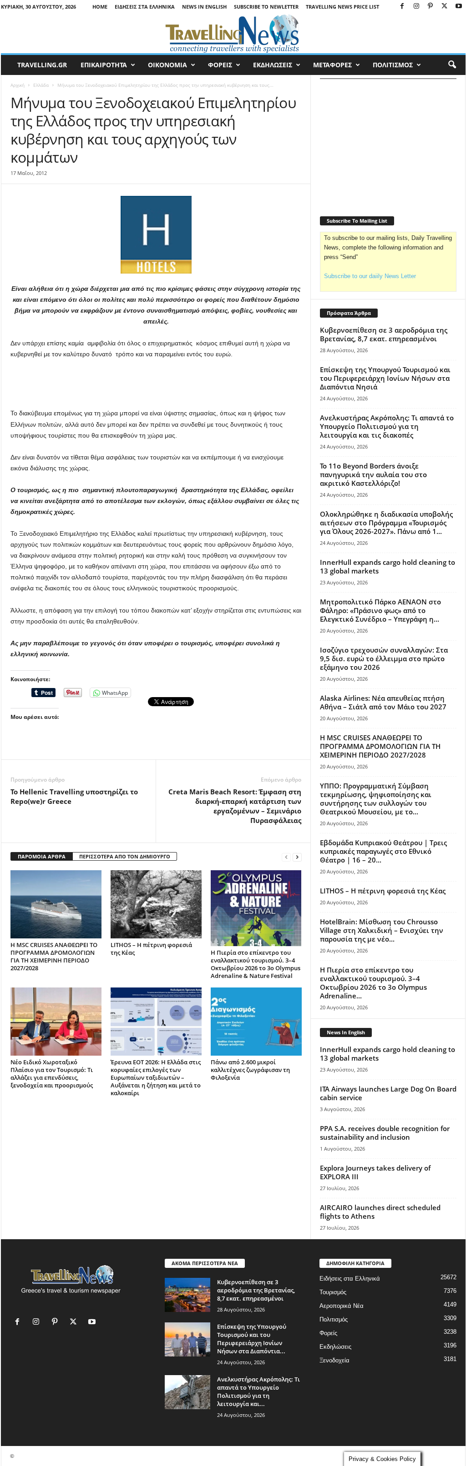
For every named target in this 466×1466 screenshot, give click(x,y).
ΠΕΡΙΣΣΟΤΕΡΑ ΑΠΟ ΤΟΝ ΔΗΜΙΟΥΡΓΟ (124, 856)
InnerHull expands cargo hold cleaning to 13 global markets (387, 566)
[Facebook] (402, 6)
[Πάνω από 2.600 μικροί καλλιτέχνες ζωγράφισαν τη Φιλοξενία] (256, 1021)
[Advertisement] (156, 384)
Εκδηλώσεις (335, 1346)
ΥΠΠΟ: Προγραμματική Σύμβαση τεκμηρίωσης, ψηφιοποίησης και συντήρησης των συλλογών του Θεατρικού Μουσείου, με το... (375, 798)
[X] (444, 6)
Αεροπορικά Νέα (341, 1305)
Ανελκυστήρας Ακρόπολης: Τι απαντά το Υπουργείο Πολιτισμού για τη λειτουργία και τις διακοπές (387, 426)
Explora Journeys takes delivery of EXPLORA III (375, 1172)
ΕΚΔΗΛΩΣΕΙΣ (272, 64)
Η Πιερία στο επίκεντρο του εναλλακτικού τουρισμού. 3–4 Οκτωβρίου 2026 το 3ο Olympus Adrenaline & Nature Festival (255, 964)
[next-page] (297, 857)
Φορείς (328, 1333)
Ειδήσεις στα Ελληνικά (145, 6)
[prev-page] (286, 857)
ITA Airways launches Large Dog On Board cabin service (388, 1093)
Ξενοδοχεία (334, 1360)
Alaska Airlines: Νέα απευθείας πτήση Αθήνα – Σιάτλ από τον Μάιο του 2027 (383, 702)
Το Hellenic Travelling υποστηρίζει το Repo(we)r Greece (74, 796)
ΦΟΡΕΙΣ (220, 64)
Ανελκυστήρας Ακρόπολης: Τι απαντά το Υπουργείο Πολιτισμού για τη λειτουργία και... (258, 1391)
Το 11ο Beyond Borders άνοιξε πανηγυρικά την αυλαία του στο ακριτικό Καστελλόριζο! (373, 474)
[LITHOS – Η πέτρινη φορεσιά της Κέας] (156, 904)
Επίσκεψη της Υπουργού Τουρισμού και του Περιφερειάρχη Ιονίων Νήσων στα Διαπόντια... (251, 1338)
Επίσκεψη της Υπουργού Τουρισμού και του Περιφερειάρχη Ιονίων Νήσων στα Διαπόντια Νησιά (385, 378)
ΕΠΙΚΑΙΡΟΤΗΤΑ (104, 64)
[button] (452, 65)
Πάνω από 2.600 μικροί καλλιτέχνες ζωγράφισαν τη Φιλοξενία (250, 1070)
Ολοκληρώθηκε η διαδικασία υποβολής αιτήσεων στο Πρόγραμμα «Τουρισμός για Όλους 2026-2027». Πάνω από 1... (386, 522)
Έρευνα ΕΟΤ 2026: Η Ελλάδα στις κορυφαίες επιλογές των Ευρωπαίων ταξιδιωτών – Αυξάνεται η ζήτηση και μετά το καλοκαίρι (156, 1077)
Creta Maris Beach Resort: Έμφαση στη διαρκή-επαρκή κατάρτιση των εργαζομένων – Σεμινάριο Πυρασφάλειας (234, 806)
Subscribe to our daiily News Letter (370, 276)
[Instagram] (416, 6)
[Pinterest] (430, 6)
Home (99, 6)
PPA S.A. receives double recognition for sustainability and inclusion (385, 1133)
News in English (204, 6)
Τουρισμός (332, 1292)
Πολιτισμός (333, 1319)
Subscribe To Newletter (266, 6)
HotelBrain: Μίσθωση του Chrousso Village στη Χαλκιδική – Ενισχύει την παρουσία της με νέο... (381, 930)
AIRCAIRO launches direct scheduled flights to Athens (380, 1212)
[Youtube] (458, 6)
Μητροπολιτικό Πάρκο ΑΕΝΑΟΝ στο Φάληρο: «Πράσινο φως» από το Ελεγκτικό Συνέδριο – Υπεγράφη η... (380, 610)
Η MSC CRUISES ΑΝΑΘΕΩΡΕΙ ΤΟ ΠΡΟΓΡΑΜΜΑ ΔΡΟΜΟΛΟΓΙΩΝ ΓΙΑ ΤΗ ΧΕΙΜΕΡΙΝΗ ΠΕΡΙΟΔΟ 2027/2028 (53, 956)
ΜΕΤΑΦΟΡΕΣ (332, 64)
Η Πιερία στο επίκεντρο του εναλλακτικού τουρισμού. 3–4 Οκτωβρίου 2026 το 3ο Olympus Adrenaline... (373, 982)
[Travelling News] (233, 33)
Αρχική (17, 85)
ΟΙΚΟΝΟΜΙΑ (167, 64)
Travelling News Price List (342, 6)
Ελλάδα (41, 85)
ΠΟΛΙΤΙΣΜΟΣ (393, 64)
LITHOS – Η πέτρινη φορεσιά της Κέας (151, 949)
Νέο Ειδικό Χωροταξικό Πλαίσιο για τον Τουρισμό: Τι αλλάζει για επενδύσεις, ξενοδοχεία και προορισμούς (51, 1073)
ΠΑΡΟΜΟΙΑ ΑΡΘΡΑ (42, 856)
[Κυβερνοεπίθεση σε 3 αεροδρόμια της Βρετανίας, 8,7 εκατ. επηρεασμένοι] (187, 1295)
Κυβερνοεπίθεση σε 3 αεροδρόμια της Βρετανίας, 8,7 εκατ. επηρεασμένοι (383, 334)
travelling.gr (42, 64)
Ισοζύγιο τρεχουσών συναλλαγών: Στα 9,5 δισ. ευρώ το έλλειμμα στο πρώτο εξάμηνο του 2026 (384, 658)
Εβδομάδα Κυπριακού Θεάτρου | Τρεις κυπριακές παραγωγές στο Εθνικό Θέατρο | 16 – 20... (383, 851)
